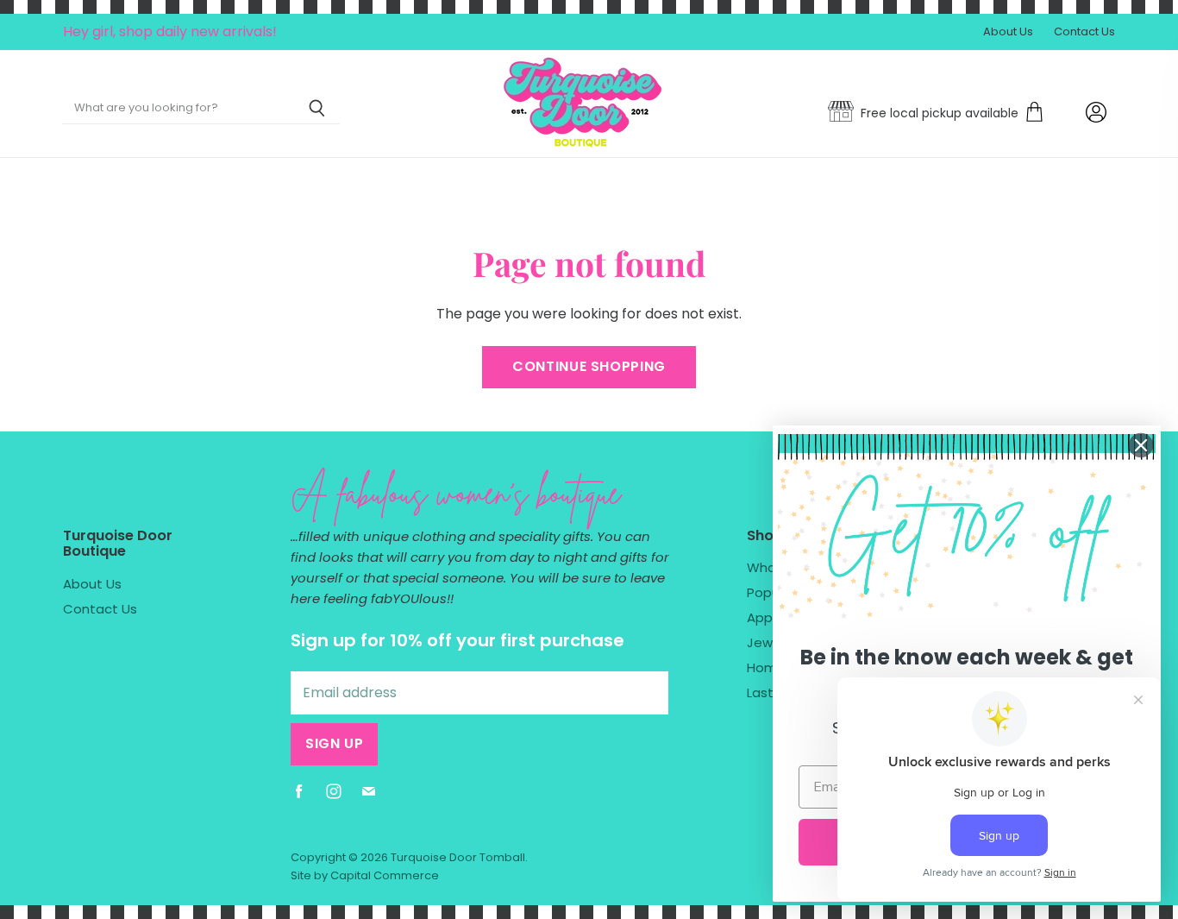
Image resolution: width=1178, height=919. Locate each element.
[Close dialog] (1141, 445)
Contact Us (1084, 32)
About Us (1008, 32)
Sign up (334, 743)
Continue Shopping (589, 366)
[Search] (317, 108)
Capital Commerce (384, 875)
